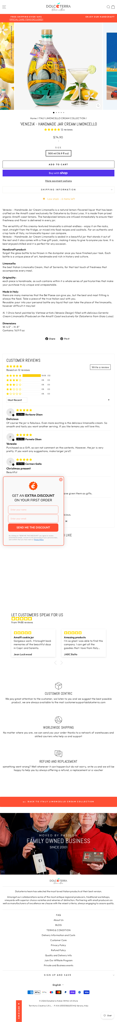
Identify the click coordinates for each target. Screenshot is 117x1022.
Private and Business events (58, 965)
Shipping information (58, 189)
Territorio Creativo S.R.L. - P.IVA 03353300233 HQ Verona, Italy (58, 1005)
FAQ (58, 915)
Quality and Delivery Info (58, 955)
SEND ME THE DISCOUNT (33, 527)
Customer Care (58, 940)
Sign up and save (58, 975)
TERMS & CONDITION (58, 930)
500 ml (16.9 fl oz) (58, 153)
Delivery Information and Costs (58, 935)
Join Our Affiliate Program (58, 960)
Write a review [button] (100, 367)
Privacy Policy (58, 945)
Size (58, 147)
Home (33, 118)
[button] (52, 129)
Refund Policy (58, 950)
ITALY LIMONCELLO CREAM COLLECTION (62, 118)
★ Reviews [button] (19, 1011)
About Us (58, 920)
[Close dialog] (61, 479)
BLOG (58, 925)
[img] (24, 410)
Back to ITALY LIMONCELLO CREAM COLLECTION (60, 801)
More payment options (58, 180)
